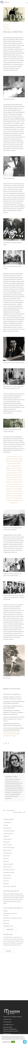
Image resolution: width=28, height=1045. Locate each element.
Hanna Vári (6, 25)
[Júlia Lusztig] (14, 762)
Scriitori (5, 881)
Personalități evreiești (8, 869)
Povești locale (6, 875)
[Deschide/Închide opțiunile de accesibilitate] (25, 1042)
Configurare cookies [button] (6, 1041)
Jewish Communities (8, 847)
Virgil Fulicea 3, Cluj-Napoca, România (12, 1016)
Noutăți (5, 861)
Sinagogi (5, 883)
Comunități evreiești (8, 831)
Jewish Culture (6, 850)
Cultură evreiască (7, 833)
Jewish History (6, 853)
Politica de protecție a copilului (10, 1031)
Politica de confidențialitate (10, 1029)
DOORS (5, 836)
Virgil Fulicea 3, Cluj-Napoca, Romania (12, 918)
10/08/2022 (6, 27)
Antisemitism (6, 822)
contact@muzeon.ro (8, 926)
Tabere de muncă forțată (9, 886)
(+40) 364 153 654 (7, 1022)
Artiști (4, 825)
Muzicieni (5, 855)
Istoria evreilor (6, 844)
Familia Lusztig (6, 29)
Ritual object (6, 878)
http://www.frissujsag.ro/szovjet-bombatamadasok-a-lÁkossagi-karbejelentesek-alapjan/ (11, 733)
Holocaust (5, 842)
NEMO (5, 858)
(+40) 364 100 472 (7, 1019)
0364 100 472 (6, 920)
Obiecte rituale (6, 867)
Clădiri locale (6, 828)
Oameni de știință (7, 864)
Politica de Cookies (7, 1027)
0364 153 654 (6, 923)
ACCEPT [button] (13, 1041)
